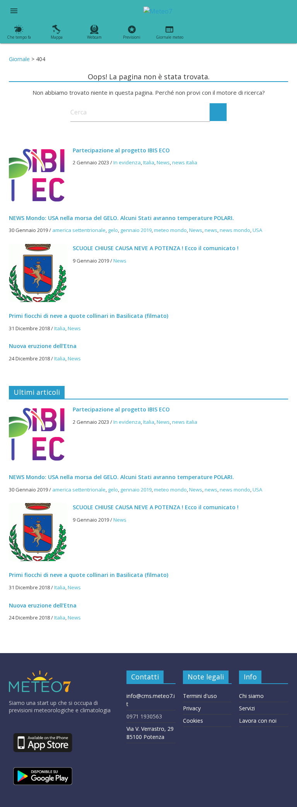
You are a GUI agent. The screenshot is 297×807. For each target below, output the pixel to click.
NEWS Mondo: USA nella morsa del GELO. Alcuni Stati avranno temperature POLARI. (121, 218)
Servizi (247, 708)
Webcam (94, 37)
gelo (113, 230)
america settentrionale (79, 230)
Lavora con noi (258, 720)
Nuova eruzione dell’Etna (43, 346)
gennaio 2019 (136, 230)
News (163, 162)
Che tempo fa (19, 37)
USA (257, 230)
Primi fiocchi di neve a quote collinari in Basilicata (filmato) (88, 315)
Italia (148, 162)
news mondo (235, 230)
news (211, 230)
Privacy (192, 708)
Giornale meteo (169, 37)
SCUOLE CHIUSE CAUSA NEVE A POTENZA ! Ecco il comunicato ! (156, 248)
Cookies (193, 720)
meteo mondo (170, 230)
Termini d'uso (200, 696)
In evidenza (127, 162)
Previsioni (131, 37)
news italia (184, 162)
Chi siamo (251, 696)
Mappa (57, 37)
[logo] (40, 674)
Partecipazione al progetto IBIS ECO (121, 150)
